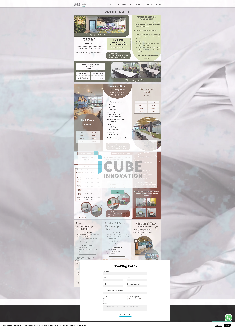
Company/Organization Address (113, 290)
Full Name (106, 271)
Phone (105, 277)
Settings (218, 325)
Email (128, 277)
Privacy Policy (83, 325)
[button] (117, 192)
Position (105, 284)
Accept (227, 325)
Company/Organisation (134, 284)
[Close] (233, 325)
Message (106, 303)
